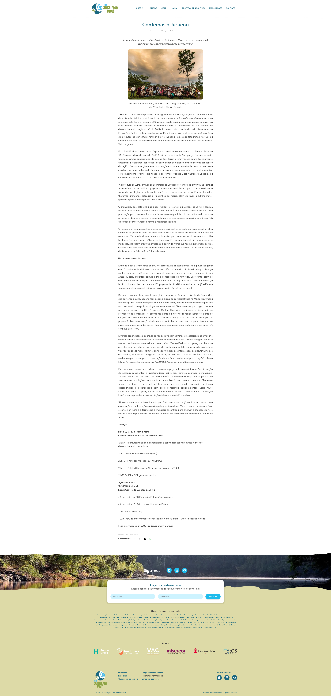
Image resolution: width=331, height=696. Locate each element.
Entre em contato (150, 679)
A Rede (139, 8)
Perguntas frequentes (152, 672)
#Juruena (129, 535)
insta (176, 570)
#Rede (136, 535)
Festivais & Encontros (193, 8)
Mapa (174, 8)
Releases (122, 675)
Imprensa (122, 672)
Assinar (213, 596)
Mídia (163, 8)
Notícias (152, 8)
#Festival (121, 535)
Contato (230, 8)
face (169, 570)
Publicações (215, 8)
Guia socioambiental (128, 679)
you (184, 570)
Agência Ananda (230, 692)
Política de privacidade (212, 692)
